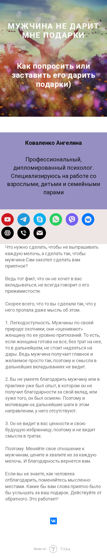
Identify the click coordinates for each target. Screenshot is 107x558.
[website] (7, 237)
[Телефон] (23, 237)
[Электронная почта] (40, 237)
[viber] (72, 224)
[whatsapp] (56, 224)
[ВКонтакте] (53, 525)
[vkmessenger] (88, 224)
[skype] (40, 224)
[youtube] (7, 224)
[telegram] (23, 224)
